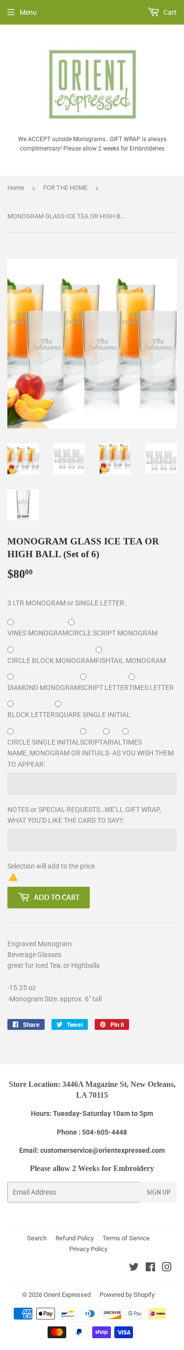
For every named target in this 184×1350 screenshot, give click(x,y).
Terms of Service (126, 1238)
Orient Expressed (67, 1294)
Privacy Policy (88, 1249)
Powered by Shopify (127, 1294)
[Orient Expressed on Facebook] (150, 1268)
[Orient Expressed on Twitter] (134, 1268)
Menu (28, 12)
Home (15, 187)
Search (37, 1238)
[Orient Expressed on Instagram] (167, 1268)
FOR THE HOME (65, 187)
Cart (169, 12)
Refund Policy (74, 1238)
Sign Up (158, 1192)
